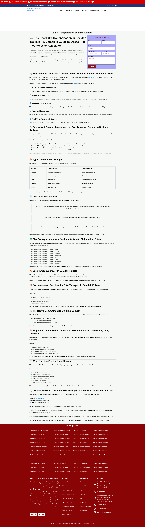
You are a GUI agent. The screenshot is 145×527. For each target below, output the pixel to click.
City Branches (83, 494)
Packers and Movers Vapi (37, 471)
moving (59, 54)
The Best (67, 60)
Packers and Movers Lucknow (81, 459)
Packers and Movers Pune (100, 455)
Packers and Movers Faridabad (61, 459)
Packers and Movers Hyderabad (81, 446)
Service (77, 10)
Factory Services (66, 514)
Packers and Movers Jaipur (100, 463)
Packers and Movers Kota (100, 471)
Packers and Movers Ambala (38, 438)
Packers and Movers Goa (79, 430)
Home (61, 10)
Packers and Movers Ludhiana (81, 455)
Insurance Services (67, 510)
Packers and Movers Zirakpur (60, 467)
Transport (75, 83)
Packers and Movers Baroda (37, 450)
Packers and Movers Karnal (60, 463)
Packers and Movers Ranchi (37, 463)
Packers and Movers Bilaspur (60, 434)
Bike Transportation (67, 498)
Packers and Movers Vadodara (81, 463)
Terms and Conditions (85, 506)
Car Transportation (67, 502)
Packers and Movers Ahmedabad (39, 430)
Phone (103, 40)
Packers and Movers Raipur (100, 459)
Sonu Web (92, 523)
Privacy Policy (83, 510)
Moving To (104, 51)
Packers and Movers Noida (100, 446)
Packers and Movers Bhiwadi (38, 459)
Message (90, 56)
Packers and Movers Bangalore (38, 446)
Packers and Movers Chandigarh (61, 438)
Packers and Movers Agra (37, 434)
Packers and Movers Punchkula (61, 471)
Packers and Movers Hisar (80, 442)
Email (89, 45)
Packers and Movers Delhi (60, 455)
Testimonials (83, 486)
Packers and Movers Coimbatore (61, 450)
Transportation (93, 77)
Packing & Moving (67, 490)
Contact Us (105, 10)
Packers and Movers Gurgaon (81, 434)
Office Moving (65, 486)
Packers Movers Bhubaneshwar (61, 430)
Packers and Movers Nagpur (100, 438)
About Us (69, 10)
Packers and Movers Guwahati (81, 438)
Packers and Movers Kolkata (80, 450)
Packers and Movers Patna (100, 450)
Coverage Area (94, 10)
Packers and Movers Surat (37, 467)
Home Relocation (67, 482)
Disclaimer (82, 514)
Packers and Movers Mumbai (100, 434)
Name (89, 40)
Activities (84, 10)
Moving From (91, 51)
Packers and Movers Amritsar (38, 442)
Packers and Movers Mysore (100, 430)
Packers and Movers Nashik (100, 442)
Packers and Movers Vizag (80, 471)
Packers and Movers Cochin (60, 446)
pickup (62, 406)
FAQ (81, 490)
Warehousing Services (68, 506)
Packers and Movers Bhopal (37, 455)
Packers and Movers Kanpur (100, 467)
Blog (81, 498)
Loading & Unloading (68, 494)
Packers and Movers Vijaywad (81, 467)
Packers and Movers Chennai (61, 442)
